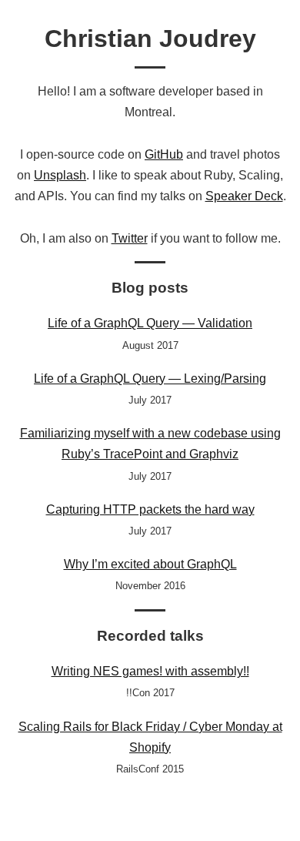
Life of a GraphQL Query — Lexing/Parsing (150, 378)
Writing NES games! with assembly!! (150, 671)
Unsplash (60, 175)
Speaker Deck (244, 196)
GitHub (164, 154)
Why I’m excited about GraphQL (150, 564)
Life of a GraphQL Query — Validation (150, 323)
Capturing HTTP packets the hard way (150, 509)
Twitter (130, 238)
